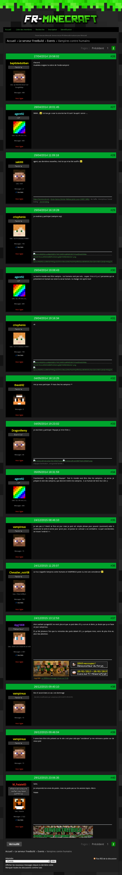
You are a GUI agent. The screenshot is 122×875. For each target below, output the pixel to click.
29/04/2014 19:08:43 (46, 270)
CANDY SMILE (84, 199)
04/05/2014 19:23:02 (46, 423)
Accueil (8, 29)
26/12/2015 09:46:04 (46, 732)
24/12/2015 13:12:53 (46, 618)
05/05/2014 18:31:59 (46, 472)
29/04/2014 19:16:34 (46, 318)
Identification (66, 29)
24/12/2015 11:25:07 (46, 565)
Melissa (68, 199)
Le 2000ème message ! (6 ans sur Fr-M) (54, 678)
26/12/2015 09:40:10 (46, 686)
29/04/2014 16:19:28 (46, 210)
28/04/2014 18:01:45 (46, 107)
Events (51, 41)
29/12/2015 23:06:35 (46, 777)
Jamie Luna (75, 199)
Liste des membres (24, 29)
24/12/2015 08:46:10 (46, 520)
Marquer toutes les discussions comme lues (23, 867)
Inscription (52, 29)
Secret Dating (44, 202)
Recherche (40, 29)
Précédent (98, 48)
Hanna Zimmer (60, 199)
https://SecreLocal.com (41, 199)
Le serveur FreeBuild (31, 41)
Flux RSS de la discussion (106, 858)
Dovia (53, 199)
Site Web (20, 192)
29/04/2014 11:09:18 (46, 155)
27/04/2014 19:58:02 (46, 56)
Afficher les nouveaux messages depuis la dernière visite (29, 865)
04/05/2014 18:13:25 (46, 378)
